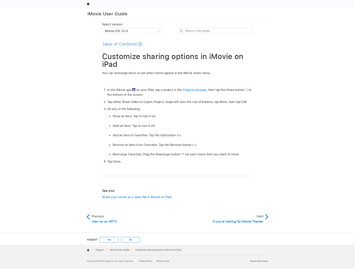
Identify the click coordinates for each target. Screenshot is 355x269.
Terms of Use (162, 261)
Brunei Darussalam (259, 261)
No (130, 239)
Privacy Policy (145, 261)
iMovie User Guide (107, 13)
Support (100, 250)
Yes (109, 239)
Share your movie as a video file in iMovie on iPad (136, 197)
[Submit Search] (182, 31)
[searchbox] (215, 31)
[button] (122, 44)
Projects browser (194, 90)
